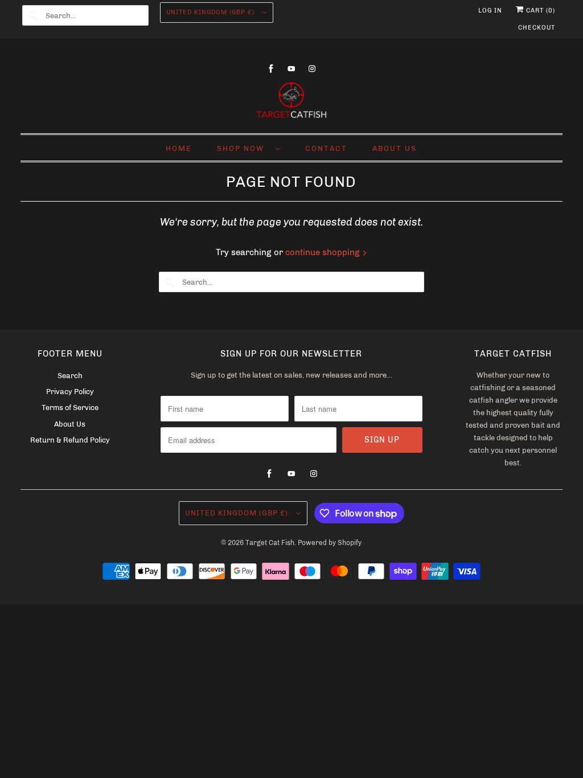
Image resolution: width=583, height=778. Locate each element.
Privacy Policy (70, 391)
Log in (490, 10)
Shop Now (243, 148)
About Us (69, 424)
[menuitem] (249, 148)
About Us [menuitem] (394, 148)
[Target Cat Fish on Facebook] (271, 68)
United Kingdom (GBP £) (211, 12)
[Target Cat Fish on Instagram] (312, 68)
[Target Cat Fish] (291, 101)
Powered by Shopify (330, 543)
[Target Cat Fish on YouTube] (291, 68)
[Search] (33, 15)
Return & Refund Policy (70, 440)
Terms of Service (70, 407)
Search (70, 375)
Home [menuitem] (179, 148)
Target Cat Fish (269, 543)
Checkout (536, 27)
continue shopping (323, 252)
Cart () (539, 10)
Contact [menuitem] (326, 148)
